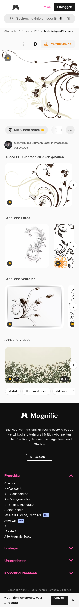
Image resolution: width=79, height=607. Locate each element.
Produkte (12, 475)
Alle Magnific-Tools (17, 537)
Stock (25, 31)
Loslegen (11, 548)
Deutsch (39, 457)
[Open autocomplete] (10, 18)
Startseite (10, 31)
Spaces (9, 483)
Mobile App (12, 531)
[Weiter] (61, 130)
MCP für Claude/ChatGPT (26, 515)
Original (28, 58)
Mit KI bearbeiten (24, 131)
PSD (36, 31)
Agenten (13, 521)
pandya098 (21, 147)
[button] (39, 457)
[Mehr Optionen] (23, 44)
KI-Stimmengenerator (19, 505)
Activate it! (59, 600)
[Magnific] (39, 416)
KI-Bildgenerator (16, 494)
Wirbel (13, 391)
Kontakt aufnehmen (20, 573)
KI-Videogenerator (17, 499)
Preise (46, 7)
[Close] (73, 600)
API (6, 526)
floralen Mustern (36, 391)
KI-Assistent (12, 488)
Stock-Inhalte (13, 510)
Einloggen (64, 7)
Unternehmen (15, 560)
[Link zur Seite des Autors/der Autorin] (8, 145)
